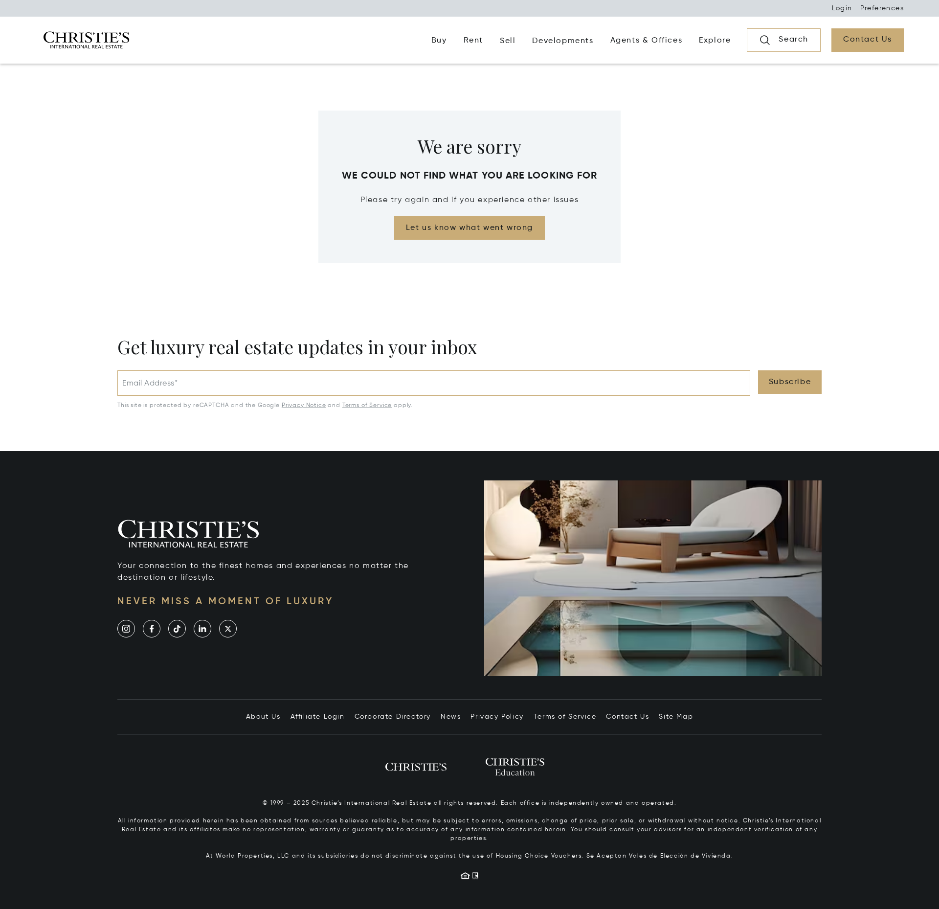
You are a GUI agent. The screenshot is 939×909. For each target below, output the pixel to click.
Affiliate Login (318, 716)
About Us (263, 716)
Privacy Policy (496, 716)
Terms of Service (367, 406)
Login (842, 8)
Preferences (882, 8)
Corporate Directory (393, 716)
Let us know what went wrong (469, 228)
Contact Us (627, 716)
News (451, 716)
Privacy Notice (304, 406)
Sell (507, 41)
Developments (562, 41)
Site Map (676, 716)
